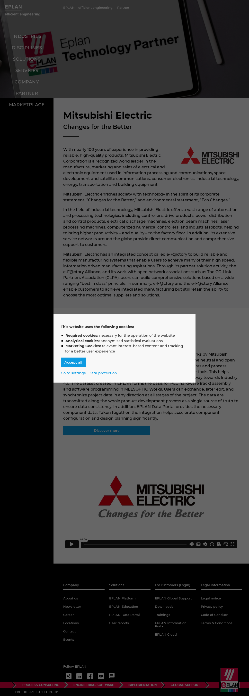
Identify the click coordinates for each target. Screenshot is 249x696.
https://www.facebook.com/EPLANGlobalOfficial (90, 676)
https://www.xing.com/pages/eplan (68, 676)
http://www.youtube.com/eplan (101, 676)
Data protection (103, 373)
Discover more (107, 430)
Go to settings (73, 373)
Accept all (73, 362)
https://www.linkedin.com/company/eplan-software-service (79, 676)
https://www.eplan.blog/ (112, 676)
